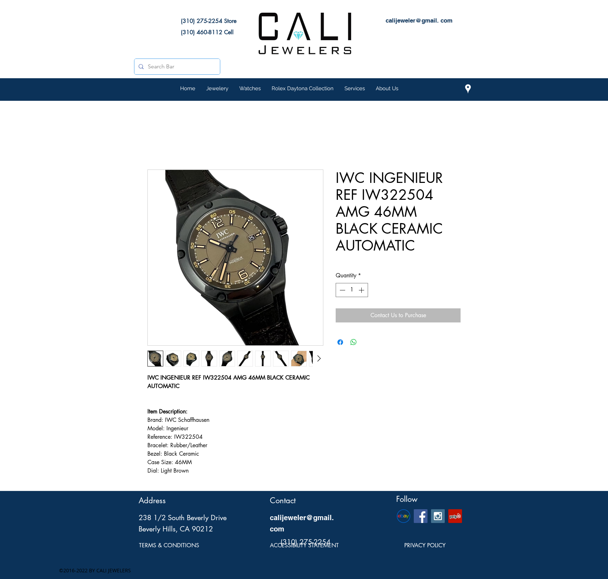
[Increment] (362, 290)
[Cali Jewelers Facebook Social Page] (421, 516)
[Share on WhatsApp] (353, 342)
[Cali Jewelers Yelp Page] (455, 516)
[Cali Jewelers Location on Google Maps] (468, 88)
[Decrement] (342, 290)
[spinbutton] (352, 290)
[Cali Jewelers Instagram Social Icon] (438, 516)
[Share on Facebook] (340, 342)
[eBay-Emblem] (403, 516)
